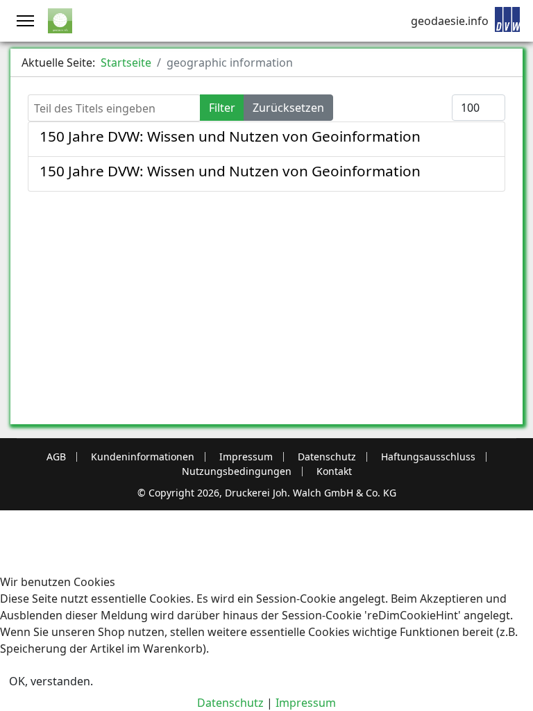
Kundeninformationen (142, 457)
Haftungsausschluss (428, 457)
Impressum (246, 457)
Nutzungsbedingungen (236, 471)
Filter (222, 107)
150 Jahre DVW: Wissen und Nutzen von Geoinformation (230, 136)
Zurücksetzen (288, 107)
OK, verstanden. (51, 681)
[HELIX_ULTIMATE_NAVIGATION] (25, 21)
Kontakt (334, 471)
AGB (56, 457)
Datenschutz (327, 457)
